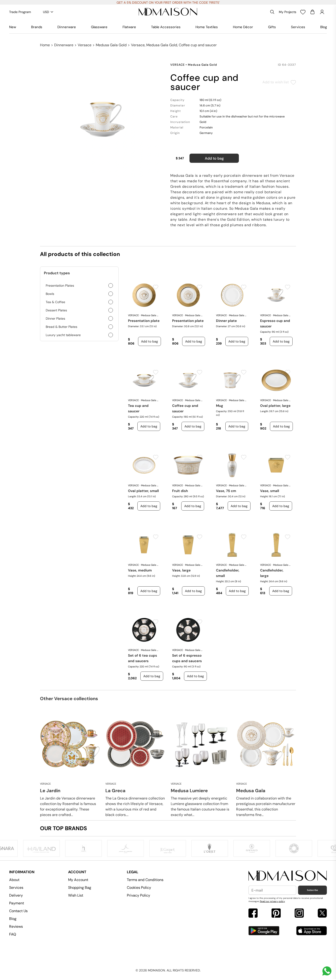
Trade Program (20, 12)
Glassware (99, 27)
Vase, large (181, 570)
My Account (78, 879)
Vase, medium (140, 570)
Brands (36, 27)
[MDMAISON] (168, 12)
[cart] (312, 11)
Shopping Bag (79, 887)
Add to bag (214, 158)
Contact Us (18, 910)
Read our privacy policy (272, 901)
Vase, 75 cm (226, 491)
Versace (84, 45)
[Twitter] (322, 913)
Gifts (272, 27)
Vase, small (269, 491)
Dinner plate (226, 320)
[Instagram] (299, 913)
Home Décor (243, 27)
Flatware (129, 27)
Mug (219, 405)
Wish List (75, 895)
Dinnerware (66, 27)
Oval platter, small (143, 491)
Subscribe (312, 890)
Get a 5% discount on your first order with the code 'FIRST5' (168, 2)
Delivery (16, 895)
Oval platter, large (275, 405)
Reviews (16, 926)
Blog (323, 27)
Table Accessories (166, 27)
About (14, 879)
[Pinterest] (276, 913)
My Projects (287, 12)
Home (45, 45)
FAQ (12, 934)
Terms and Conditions (145, 879)
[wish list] (303, 11)
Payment (16, 903)
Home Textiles (206, 27)
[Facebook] (253, 913)
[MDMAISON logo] (287, 876)
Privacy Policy (138, 895)
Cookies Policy (139, 887)
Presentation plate (144, 320)
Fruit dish (180, 491)
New (12, 27)
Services (298, 27)
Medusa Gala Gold (111, 45)
